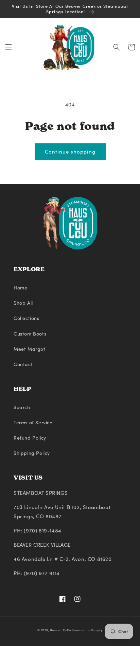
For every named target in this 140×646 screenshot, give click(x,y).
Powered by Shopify (87, 630)
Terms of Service (33, 422)
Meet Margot (30, 349)
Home (20, 287)
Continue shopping (70, 151)
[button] (8, 47)
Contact (23, 364)
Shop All (23, 303)
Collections (26, 318)
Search (22, 407)
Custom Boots (30, 333)
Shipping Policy (32, 453)
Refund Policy (30, 438)
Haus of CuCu (60, 630)
